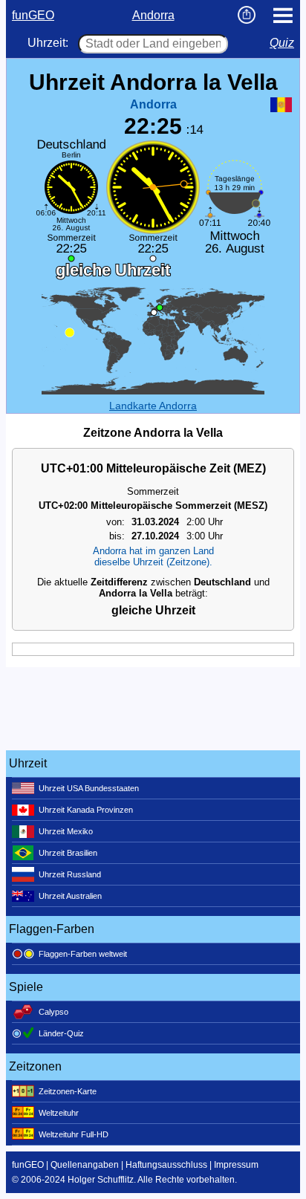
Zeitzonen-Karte (68, 1091)
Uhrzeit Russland (70, 874)
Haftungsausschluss (166, 1165)
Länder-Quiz (61, 1033)
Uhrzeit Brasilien (68, 852)
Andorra (153, 15)
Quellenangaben (85, 1165)
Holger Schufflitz (101, 1179)
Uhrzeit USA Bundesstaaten (89, 788)
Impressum (236, 1165)
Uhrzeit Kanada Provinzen (86, 809)
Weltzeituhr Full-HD (73, 1134)
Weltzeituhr (59, 1112)
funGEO (33, 15)
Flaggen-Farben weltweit (83, 953)
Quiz (282, 42)
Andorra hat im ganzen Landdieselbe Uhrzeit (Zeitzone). (153, 556)
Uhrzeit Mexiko (66, 831)
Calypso (53, 1011)
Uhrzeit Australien (70, 895)
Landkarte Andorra (153, 406)
